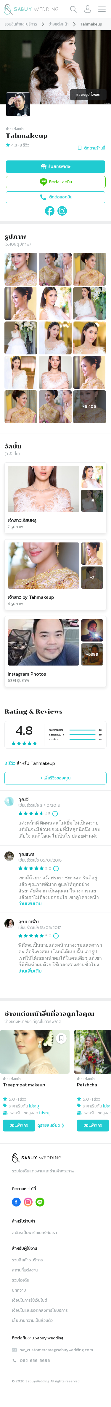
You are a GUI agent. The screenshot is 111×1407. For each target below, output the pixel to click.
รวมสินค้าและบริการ (20, 24)
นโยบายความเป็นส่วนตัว (32, 1320)
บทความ (19, 1290)
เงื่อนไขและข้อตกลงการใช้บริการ (40, 1310)
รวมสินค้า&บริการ (27, 1260)
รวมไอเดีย (20, 1280)
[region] (55, 1082)
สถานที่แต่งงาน (25, 1270)
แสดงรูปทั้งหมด (88, 94)
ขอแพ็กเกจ (18, 1125)
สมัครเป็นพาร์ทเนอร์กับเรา (34, 1233)
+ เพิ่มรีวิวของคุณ (55, 778)
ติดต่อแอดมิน (60, 182)
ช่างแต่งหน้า (59, 24)
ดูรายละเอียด (48, 1125)
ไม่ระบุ (34, 1106)
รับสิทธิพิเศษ (59, 166)
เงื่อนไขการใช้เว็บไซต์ (29, 1300)
